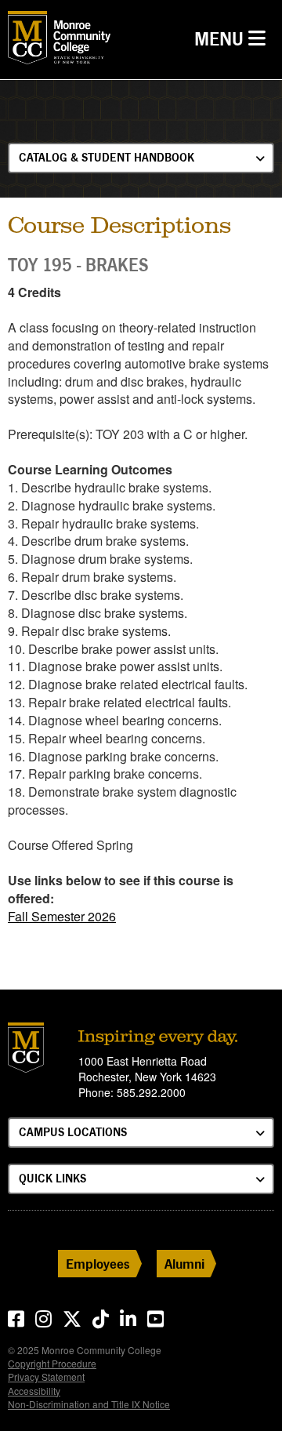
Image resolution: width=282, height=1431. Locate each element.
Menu (233, 38)
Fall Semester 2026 (62, 916)
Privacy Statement (46, 1376)
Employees (98, 1263)
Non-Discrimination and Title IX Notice (89, 1404)
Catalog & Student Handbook (106, 157)
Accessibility (34, 1390)
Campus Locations (73, 1131)
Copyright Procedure (52, 1363)
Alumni (184, 1263)
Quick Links (52, 1178)
